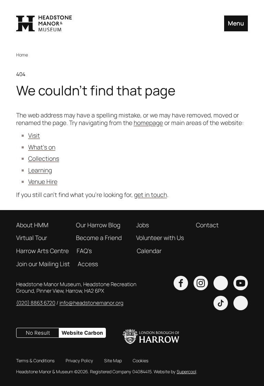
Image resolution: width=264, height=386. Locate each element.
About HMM (32, 225)
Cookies (140, 361)
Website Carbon (82, 333)
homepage (148, 122)
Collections (43, 158)
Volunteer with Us (160, 238)
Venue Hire (42, 181)
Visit (34, 135)
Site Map (113, 361)
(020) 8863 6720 (35, 302)
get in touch (150, 194)
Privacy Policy (79, 361)
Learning (40, 170)
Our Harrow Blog (98, 225)
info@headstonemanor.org (91, 302)
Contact (207, 225)
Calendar (149, 251)
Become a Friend (99, 238)
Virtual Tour (31, 238)
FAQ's (84, 251)
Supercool (186, 371)
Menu (236, 23)
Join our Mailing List (43, 264)
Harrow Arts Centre (42, 251)
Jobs (142, 225)
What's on (41, 147)
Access (88, 264)
